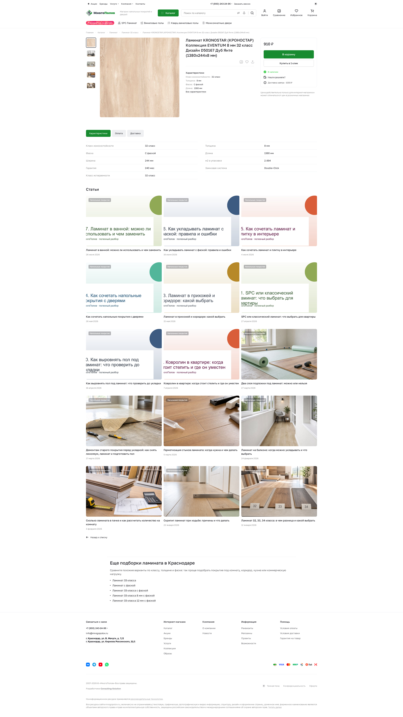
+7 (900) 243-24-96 (220, 3)
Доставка (135, 133)
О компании (209, 628)
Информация (248, 621)
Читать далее (275, 707)
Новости (207, 633)
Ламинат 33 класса (124, 580)
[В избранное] (247, 62)
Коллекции (170, 648)
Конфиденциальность (294, 686)
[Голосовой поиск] (244, 13)
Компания (208, 621)
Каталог (168, 628)
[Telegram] (94, 664)
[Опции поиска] (237, 13)
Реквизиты (247, 628)
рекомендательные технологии (147, 699)
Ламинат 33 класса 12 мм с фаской (134, 600)
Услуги (167, 643)
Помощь (285, 621)
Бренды (168, 638)
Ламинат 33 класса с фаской (130, 590)
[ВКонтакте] (88, 664)
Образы (168, 653)
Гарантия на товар (290, 638)
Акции (167, 633)
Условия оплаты (288, 628)
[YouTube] (100, 664)
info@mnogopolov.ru (97, 633)
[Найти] (252, 13)
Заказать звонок (242, 4)
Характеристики (98, 133)
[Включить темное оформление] (315, 4)
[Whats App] (107, 664)
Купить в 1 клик (289, 63)
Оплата (119, 133)
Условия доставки (290, 633)
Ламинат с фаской (124, 585)
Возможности (248, 643)
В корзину (288, 54)
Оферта (313, 686)
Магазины (246, 633)
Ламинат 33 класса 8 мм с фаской (134, 595)
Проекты (246, 638)
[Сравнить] (241, 62)
